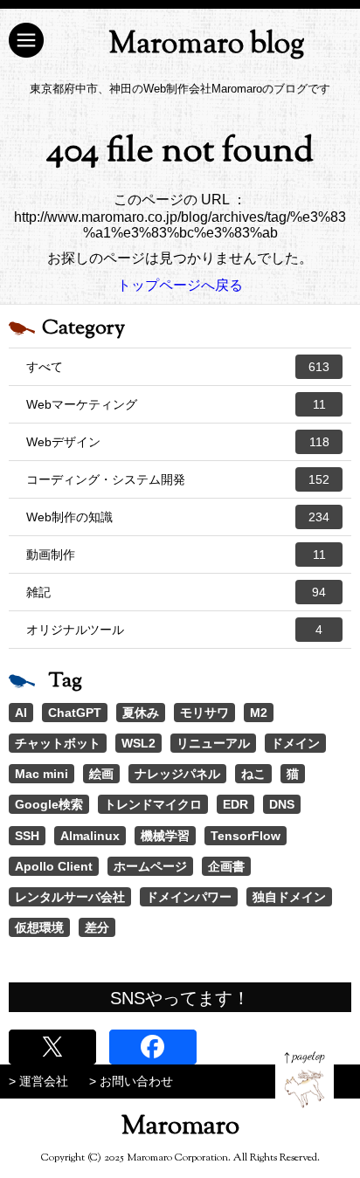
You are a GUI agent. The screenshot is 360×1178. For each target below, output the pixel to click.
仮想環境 (39, 927)
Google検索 (49, 804)
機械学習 (165, 836)
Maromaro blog (206, 45)
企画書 (226, 866)
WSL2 (138, 743)
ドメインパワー (189, 897)
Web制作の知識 (177, 517)
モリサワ (204, 713)
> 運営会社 (38, 1081)
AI (21, 713)
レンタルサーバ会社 (70, 897)
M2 (258, 713)
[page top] (304, 1080)
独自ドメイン (289, 897)
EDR (235, 804)
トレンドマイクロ (153, 804)
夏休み (140, 713)
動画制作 (176, 554)
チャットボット (57, 743)
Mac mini (41, 774)
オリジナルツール (174, 630)
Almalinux (90, 836)
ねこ (253, 774)
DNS (281, 804)
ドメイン (295, 743)
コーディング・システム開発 (177, 479)
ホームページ (150, 866)
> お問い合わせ (131, 1081)
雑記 (176, 592)
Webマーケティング (176, 404)
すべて (177, 367)
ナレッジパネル (177, 774)
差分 (97, 927)
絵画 (101, 774)
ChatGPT (74, 713)
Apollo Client (54, 866)
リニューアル (213, 743)
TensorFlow (245, 836)
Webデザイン (177, 442)
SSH (27, 836)
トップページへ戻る (180, 285)
